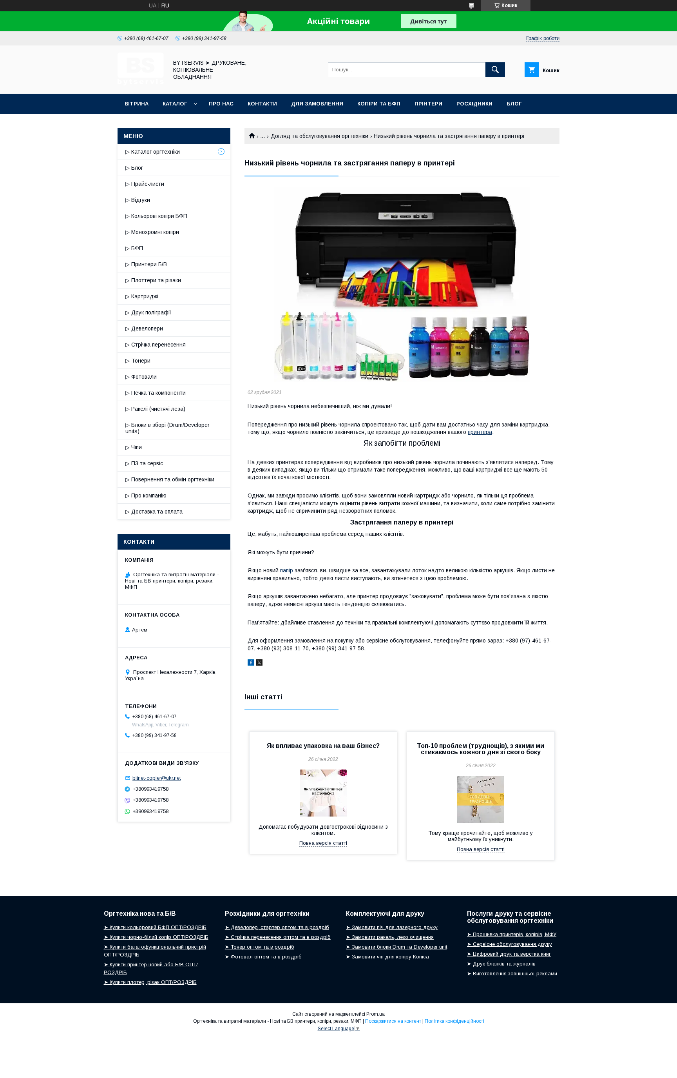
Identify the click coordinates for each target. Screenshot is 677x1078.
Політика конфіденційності (454, 1021)
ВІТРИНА (136, 104)
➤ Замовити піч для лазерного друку (392, 927)
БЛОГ (514, 104)
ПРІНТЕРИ (428, 104)
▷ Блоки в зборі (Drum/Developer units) (167, 428)
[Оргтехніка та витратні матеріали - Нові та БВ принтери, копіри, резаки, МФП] (141, 83)
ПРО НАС (221, 104)
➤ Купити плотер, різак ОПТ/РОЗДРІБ (150, 982)
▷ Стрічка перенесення (155, 344)
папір (286, 570)
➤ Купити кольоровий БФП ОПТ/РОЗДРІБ (155, 927)
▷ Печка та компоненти (155, 393)
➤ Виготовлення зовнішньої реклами (512, 973)
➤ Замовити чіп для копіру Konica (387, 957)
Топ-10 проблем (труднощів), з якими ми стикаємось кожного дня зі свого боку (480, 748)
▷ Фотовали (141, 377)
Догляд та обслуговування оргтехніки (319, 136)
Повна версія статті (323, 843)
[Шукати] (495, 69)
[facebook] (251, 664)
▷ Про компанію (146, 495)
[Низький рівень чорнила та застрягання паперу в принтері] (402, 284)
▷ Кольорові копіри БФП (156, 216)
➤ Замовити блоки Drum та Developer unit (396, 947)
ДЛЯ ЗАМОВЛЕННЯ (317, 104)
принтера (480, 432)
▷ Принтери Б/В (146, 264)
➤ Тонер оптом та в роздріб (259, 947)
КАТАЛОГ (175, 104)
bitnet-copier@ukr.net (156, 778)
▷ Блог (134, 168)
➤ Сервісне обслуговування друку (509, 944)
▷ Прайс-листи (144, 184)
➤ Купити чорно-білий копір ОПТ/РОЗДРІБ (156, 937)
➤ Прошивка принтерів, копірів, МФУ (511, 934)
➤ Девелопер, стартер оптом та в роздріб (277, 927)
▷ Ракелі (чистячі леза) (155, 409)
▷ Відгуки (137, 200)
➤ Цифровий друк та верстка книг (509, 954)
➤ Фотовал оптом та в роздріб (263, 957)
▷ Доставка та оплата (154, 511)
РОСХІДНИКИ (474, 104)
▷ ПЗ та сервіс (144, 463)
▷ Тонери (137, 361)
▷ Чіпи (133, 447)
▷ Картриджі (141, 296)
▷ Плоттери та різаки (153, 280)
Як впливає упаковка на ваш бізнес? (323, 745)
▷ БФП (134, 248)
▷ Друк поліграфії (148, 312)
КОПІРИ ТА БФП (378, 104)
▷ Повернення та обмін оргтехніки (169, 479)
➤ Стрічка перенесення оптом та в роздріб (278, 937)
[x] (259, 664)
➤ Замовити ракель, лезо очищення (390, 937)
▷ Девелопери (144, 328)
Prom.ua (375, 1014)
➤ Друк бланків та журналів (501, 964)
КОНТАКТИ (262, 104)
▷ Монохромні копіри (152, 232)
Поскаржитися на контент (393, 1021)
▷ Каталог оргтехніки (152, 152)
